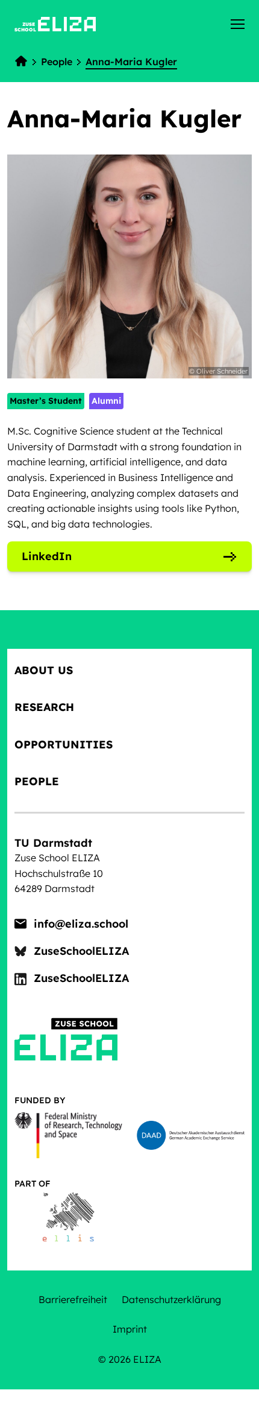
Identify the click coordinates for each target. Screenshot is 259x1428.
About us (43, 670)
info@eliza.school (81, 924)
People (36, 781)
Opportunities (63, 744)
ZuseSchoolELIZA (82, 951)
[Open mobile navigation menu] (238, 24)
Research (44, 707)
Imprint (130, 1329)
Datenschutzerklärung (171, 1299)
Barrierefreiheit (73, 1299)
